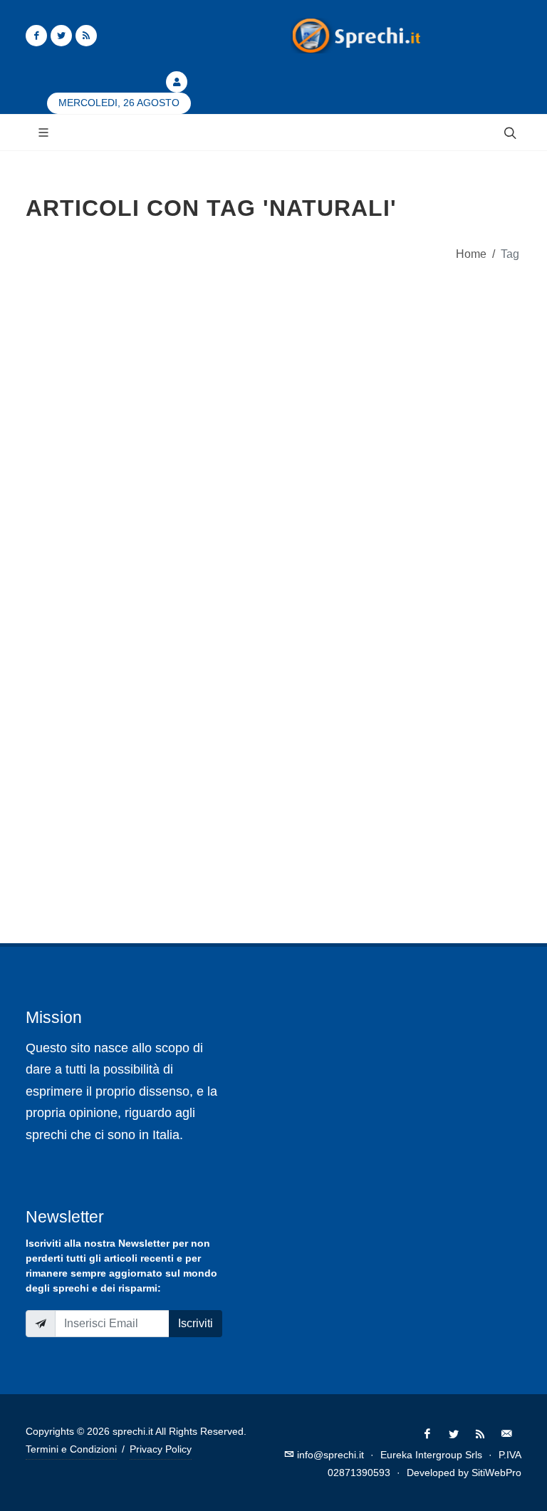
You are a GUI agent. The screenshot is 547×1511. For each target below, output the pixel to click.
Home (471, 252)
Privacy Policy (161, 1449)
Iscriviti (195, 1323)
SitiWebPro (496, 1472)
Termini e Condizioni (71, 1449)
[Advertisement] (273, 406)
